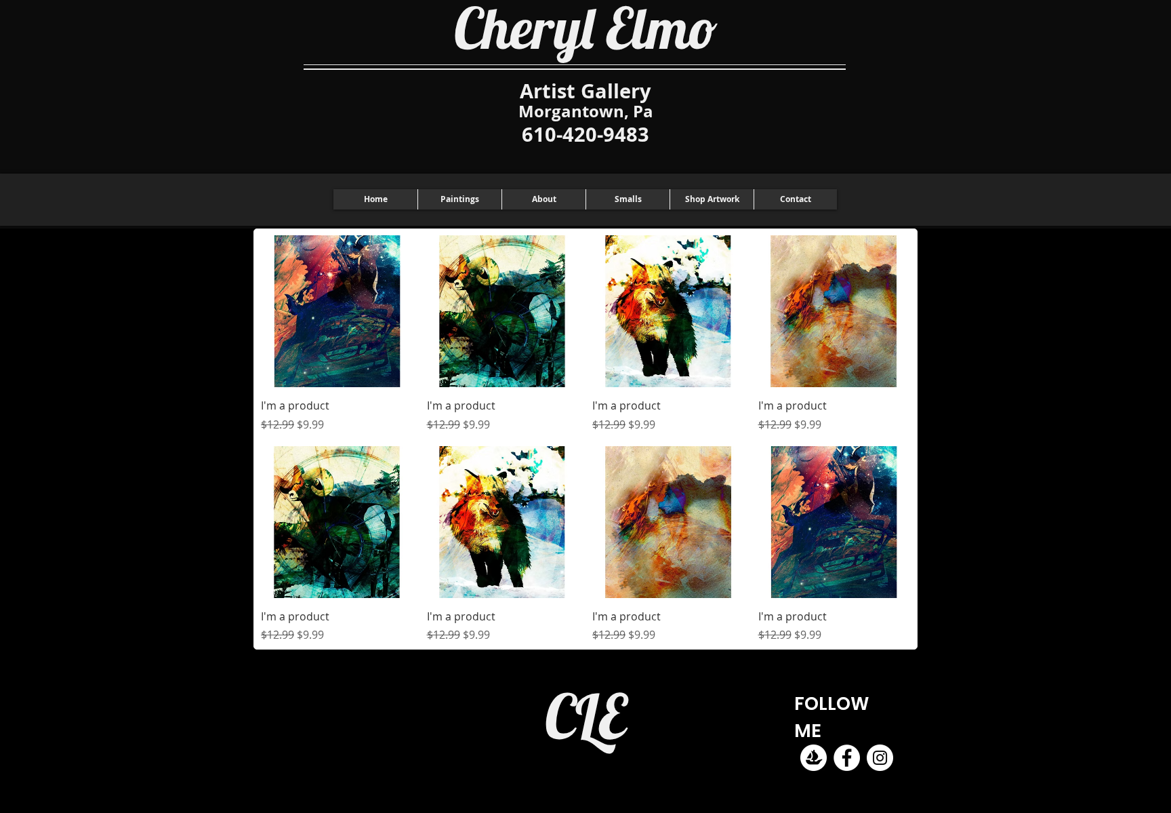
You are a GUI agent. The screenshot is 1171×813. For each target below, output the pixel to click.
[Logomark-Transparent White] (813, 758)
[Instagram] (880, 758)
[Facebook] (847, 758)
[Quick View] (337, 311)
